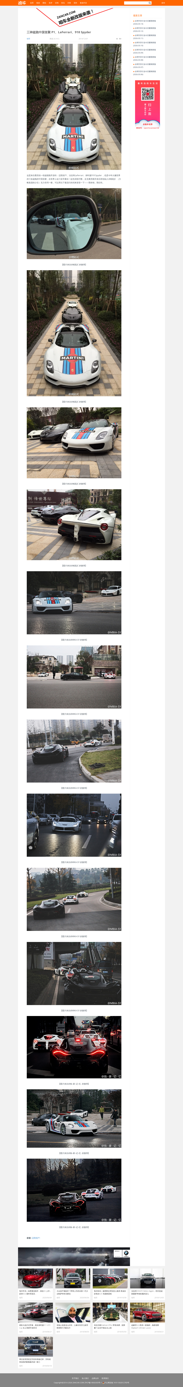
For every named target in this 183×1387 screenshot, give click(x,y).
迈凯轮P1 (36, 1238)
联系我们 (105, 1378)
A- (117, 38)
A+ (120, 38)
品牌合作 (95, 1378)
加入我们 (85, 1378)
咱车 (28, 38)
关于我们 (75, 1378)
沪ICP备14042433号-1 (93, 1382)
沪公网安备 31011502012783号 (116, 1382)
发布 (163, 3)
